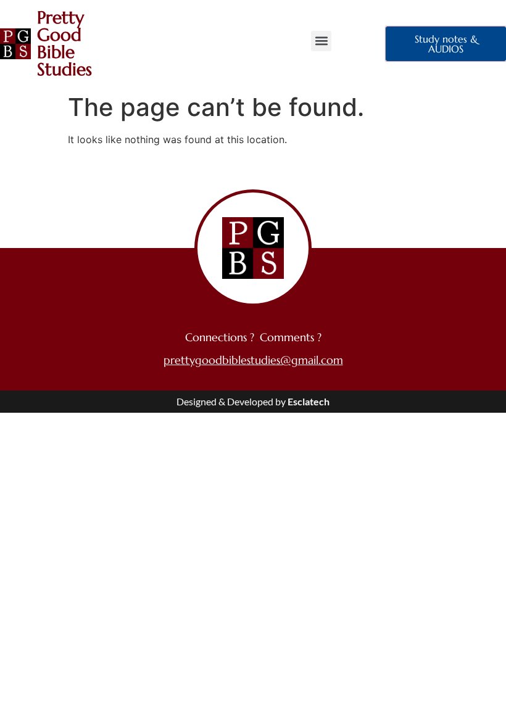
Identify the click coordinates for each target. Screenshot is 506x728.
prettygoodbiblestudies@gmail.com (253, 360)
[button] (321, 41)
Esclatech (309, 401)
